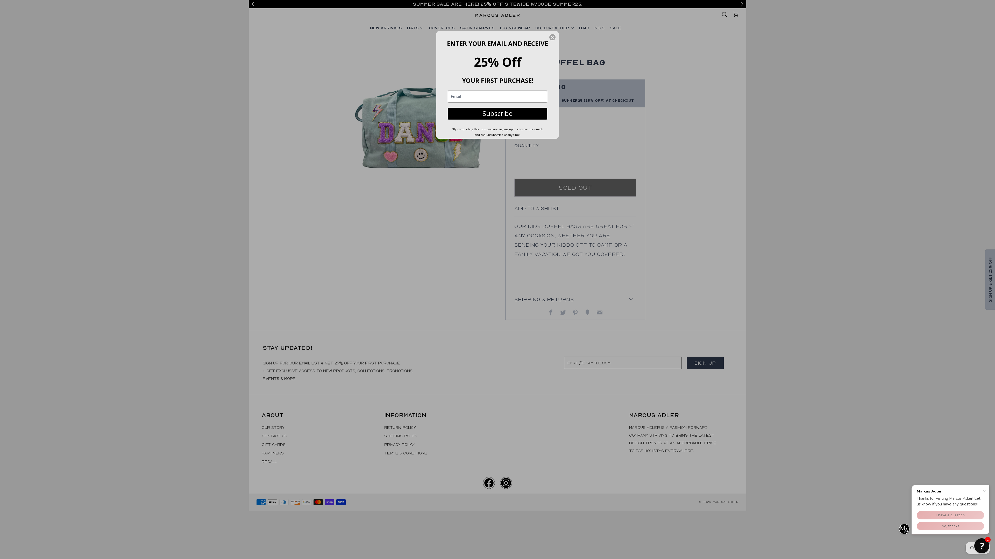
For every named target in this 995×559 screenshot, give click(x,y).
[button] (981, 545)
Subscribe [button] (497, 113)
